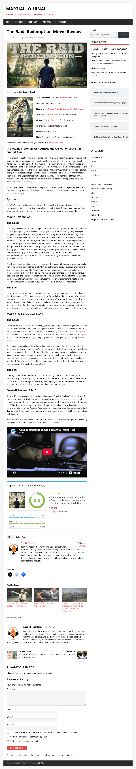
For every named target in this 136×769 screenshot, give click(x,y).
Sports (93, 206)
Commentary (96, 157)
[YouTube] (84, 546)
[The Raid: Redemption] (17, 500)
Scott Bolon (28, 37)
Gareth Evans (51, 114)
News (92, 193)
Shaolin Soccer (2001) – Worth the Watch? (108, 49)
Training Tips (95, 215)
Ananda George (62, 109)
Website (10, 724)
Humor (93, 170)
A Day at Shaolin (97, 68)
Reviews (40, 37)
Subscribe (62, 22)
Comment (11, 689)
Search (93, 30)
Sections (18, 22)
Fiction (93, 161)
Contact (33, 22)
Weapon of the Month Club (102, 219)
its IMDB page (56, 142)
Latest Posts (21, 537)
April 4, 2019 (15, 37)
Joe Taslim (80, 331)
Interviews (94, 175)
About (10, 537)
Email (9, 717)
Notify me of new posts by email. (24, 741)
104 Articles (50, 627)
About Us (47, 22)
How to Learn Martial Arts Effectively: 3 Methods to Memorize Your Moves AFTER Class (73, 607)
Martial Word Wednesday (101, 188)
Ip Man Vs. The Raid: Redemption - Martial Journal (30, 673)
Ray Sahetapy (76, 109)
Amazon (63, 97)
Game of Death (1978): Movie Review (44, 604)
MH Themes (42, 763)
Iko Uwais (49, 109)
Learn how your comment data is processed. (60, 755)
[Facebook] (80, 546)
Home (7, 22)
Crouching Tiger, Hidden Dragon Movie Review (17, 604)
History (93, 166)
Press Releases (96, 197)
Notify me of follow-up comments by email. (29, 737)
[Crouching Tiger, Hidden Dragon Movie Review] (19, 595)
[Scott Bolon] (13, 554)
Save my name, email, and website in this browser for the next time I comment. (43, 732)
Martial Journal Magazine (101, 184)
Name (10, 709)
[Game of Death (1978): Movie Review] (46, 595)
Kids (92, 179)
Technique (94, 210)
